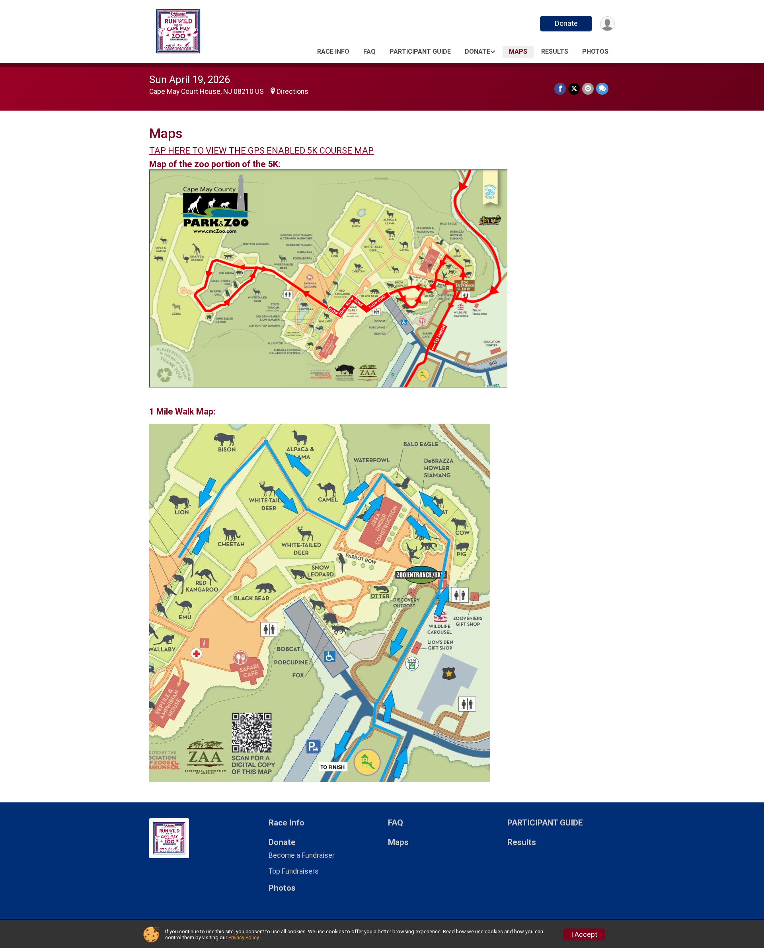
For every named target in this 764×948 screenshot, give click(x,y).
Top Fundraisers (294, 871)
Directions (292, 91)
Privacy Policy (243, 937)
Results (554, 51)
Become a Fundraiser (302, 855)
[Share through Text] (602, 88)
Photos (595, 51)
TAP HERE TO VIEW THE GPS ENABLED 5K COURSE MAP (261, 151)
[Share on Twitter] (574, 88)
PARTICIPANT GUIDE (420, 51)
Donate (566, 23)
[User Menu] (607, 23)
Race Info (333, 51)
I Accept (584, 934)
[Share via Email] (588, 88)
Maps (518, 51)
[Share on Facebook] (560, 88)
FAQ (369, 51)
